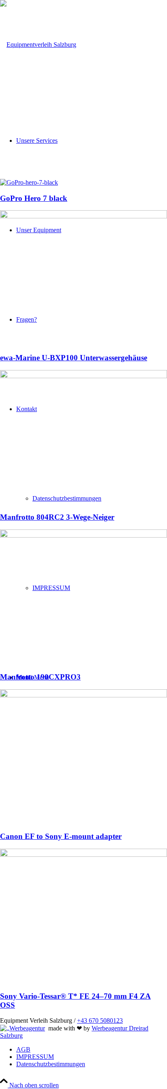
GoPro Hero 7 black (33, 198)
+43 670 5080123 (100, 1020)
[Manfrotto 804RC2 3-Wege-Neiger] (83, 375)
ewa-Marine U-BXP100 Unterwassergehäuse (73, 357)
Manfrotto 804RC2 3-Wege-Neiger (57, 517)
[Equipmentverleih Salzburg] (38, 44)
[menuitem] (91, 1049)
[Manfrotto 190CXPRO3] (83, 535)
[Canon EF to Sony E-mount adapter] (83, 695)
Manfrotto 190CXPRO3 (40, 677)
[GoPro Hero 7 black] (29, 182)
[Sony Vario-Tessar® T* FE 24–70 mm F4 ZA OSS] (83, 854)
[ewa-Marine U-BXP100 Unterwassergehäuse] (83, 216)
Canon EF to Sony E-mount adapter (61, 836)
